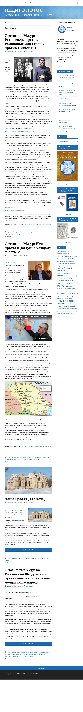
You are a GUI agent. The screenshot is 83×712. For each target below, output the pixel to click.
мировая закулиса (61, 296)
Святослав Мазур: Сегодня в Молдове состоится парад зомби (67, 92)
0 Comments (29, 51)
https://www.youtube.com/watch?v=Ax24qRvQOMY (19, 131)
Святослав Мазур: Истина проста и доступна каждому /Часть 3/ (28, 247)
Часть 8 (22, 512)
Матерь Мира (67, 273)
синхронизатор (62, 311)
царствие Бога (72, 313)
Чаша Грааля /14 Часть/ (25, 498)
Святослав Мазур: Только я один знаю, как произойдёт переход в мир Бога (67, 129)
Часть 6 (12, 512)
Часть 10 (12, 515)
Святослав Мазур (16, 234)
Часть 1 (7, 262)
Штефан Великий (28, 656)
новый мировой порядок (24, 232)
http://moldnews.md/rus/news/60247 (15, 210)
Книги (21, 3)
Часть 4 (22, 510)
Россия (26, 558)
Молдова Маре (72, 276)
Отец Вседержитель (61, 278)
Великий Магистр (64, 269)
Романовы (35, 232)
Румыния (7, 234)
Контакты (36, 3)
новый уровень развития (70, 308)
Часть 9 (7, 515)
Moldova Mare (66, 251)
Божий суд (63, 266)
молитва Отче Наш (28, 457)
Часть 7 (17, 512)
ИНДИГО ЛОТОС (24, 10)
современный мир (71, 311)
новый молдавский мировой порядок (66, 306)
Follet (8, 676)
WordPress (36, 673)
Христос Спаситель (64, 288)
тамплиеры (42, 558)
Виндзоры (15, 457)
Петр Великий (15, 654)
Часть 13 (9, 517)
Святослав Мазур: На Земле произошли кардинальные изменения (67, 77)
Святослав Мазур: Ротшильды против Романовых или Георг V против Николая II (25, 41)
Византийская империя (18, 652)
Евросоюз (76, 271)
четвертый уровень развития (30, 459)
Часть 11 (18, 515)
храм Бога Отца (64, 313)
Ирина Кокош (60, 273)
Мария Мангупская (43, 652)
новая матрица (60, 298)
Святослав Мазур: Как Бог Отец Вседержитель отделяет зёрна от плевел (68, 120)
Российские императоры (33, 654)
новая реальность (69, 298)
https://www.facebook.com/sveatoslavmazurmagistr (37, 224)
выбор (76, 291)
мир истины (73, 293)
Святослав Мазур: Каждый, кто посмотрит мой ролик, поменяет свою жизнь (67, 112)
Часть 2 (12, 262)
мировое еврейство (71, 296)
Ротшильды (42, 232)
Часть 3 (17, 510)
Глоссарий (28, 3)
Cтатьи (15, 3)
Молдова (7, 654)
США (58, 283)
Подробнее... (67, 184)
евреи (58, 293)
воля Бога (71, 291)
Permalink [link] (9, 236)
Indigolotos (9, 51)
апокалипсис (64, 291)
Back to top (41, 668)
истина (20, 457)
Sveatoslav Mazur (64, 256)
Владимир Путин (69, 271)
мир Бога (64, 293)
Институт (7, 3)
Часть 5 (7, 512)
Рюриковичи (8, 656)
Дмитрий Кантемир (31, 652)
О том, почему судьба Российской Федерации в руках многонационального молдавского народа (28, 575)
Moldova (14, 232)
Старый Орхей (69, 286)
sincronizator (73, 253)
